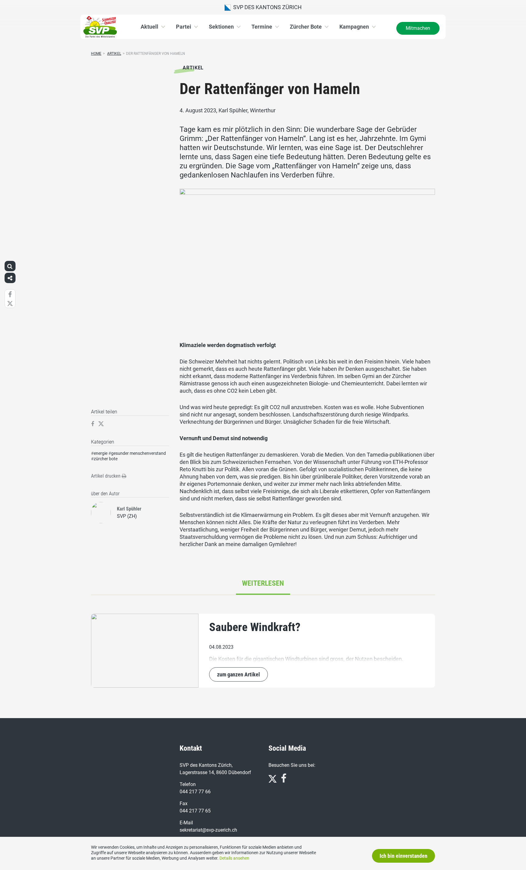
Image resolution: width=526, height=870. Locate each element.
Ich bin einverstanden (403, 856)
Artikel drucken (106, 476)
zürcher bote (105, 458)
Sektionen (221, 26)
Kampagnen (354, 26)
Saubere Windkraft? (254, 627)
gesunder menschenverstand (138, 453)
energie (100, 453)
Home (96, 53)
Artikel (114, 53)
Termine (261, 26)
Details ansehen (234, 858)
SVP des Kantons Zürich (266, 7)
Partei (183, 26)
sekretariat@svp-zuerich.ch (208, 830)
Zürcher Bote (306, 26)
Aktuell (149, 26)
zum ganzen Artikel (238, 674)
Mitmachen (418, 28)
